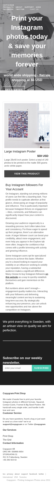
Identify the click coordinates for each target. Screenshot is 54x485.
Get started (13, 90)
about (17, 474)
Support (29, 7)
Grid (38, 7)
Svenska (22, 477)
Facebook (8, 9)
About (19, 7)
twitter (41, 474)
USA (16, 477)
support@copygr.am (12, 424)
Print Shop (8, 436)
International (8, 477)
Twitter (20, 9)
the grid (33, 97)
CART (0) (34, 9)
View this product (27, 174)
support (24, 474)
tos (4, 474)
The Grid (7, 440)
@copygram (39, 424)
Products (8, 7)
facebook (33, 474)
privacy (10, 474)
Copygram (8, 5)
